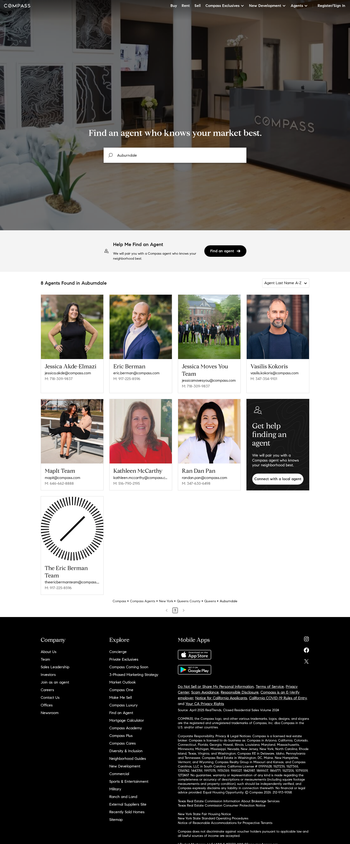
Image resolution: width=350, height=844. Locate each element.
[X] (306, 660)
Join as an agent (55, 682)
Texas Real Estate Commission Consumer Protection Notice (221, 805)
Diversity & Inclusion (126, 751)
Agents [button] (297, 5)
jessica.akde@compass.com (68, 373)
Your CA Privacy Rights (204, 703)
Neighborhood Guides (127, 758)
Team (45, 659)
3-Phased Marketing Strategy (133, 674)
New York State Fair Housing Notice (204, 814)
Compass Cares (122, 743)
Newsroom (50, 712)
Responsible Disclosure (240, 692)
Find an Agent (121, 712)
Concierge (118, 651)
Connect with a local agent (277, 479)
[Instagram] (306, 637)
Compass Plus (121, 735)
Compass (119, 601)
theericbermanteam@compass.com (72, 582)
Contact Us (50, 697)
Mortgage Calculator (126, 720)
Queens (210, 601)
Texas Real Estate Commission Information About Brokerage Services (229, 801)
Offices (47, 705)
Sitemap (116, 819)
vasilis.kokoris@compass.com (274, 373)
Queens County (188, 601)
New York (166, 601)
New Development (124, 766)
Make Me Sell (120, 697)
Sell (198, 5)
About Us (48, 651)
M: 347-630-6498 (196, 483)
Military (115, 789)
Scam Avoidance (205, 692)
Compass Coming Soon (128, 667)
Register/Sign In (331, 5)
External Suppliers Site (127, 804)
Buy (173, 5)
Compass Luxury (123, 705)
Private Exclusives (123, 659)
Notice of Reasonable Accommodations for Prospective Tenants (225, 823)
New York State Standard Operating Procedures (213, 818)
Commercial (119, 774)
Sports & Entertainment (128, 781)
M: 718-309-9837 (59, 378)
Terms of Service (270, 686)
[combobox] (175, 155)
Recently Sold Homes (127, 812)
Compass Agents (142, 601)
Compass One (121, 690)
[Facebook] (306, 649)
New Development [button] (265, 5)
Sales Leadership (55, 667)
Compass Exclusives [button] (222, 5)
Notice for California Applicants (221, 698)
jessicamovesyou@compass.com (209, 380)
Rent (186, 5)
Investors (48, 674)
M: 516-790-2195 (126, 483)
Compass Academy (125, 728)
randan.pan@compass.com (204, 477)
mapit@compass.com (62, 477)
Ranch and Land (123, 796)
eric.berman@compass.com (136, 373)
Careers (47, 690)
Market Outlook (122, 682)
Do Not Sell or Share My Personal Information (216, 686)
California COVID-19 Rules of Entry (278, 698)
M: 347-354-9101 (263, 378)
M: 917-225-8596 (126, 378)
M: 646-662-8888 (59, 483)
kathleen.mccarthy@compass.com (140, 477)
